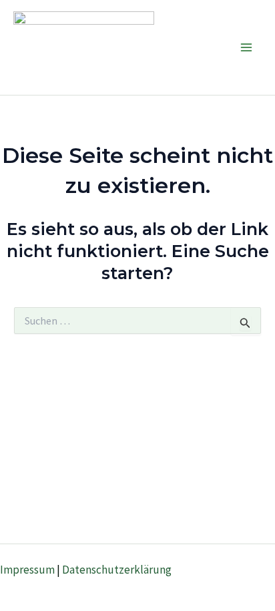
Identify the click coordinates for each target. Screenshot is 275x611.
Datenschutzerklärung (117, 569)
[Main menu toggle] (247, 47)
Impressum (27, 569)
